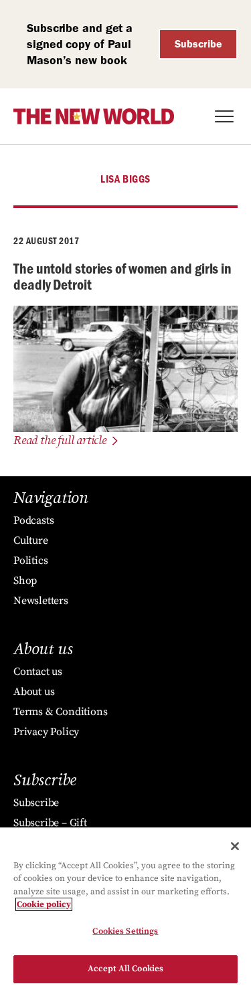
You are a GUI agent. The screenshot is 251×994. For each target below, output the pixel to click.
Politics (30, 560)
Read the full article (59, 440)
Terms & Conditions (60, 711)
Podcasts (33, 520)
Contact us (37, 671)
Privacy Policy (46, 731)
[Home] (93, 116)
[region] (125, 910)
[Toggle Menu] (224, 116)
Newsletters (40, 600)
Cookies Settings (125, 931)
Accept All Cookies (125, 968)
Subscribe (198, 43)
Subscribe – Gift (50, 822)
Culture (30, 540)
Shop (25, 580)
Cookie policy (44, 904)
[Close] (235, 846)
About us (33, 691)
